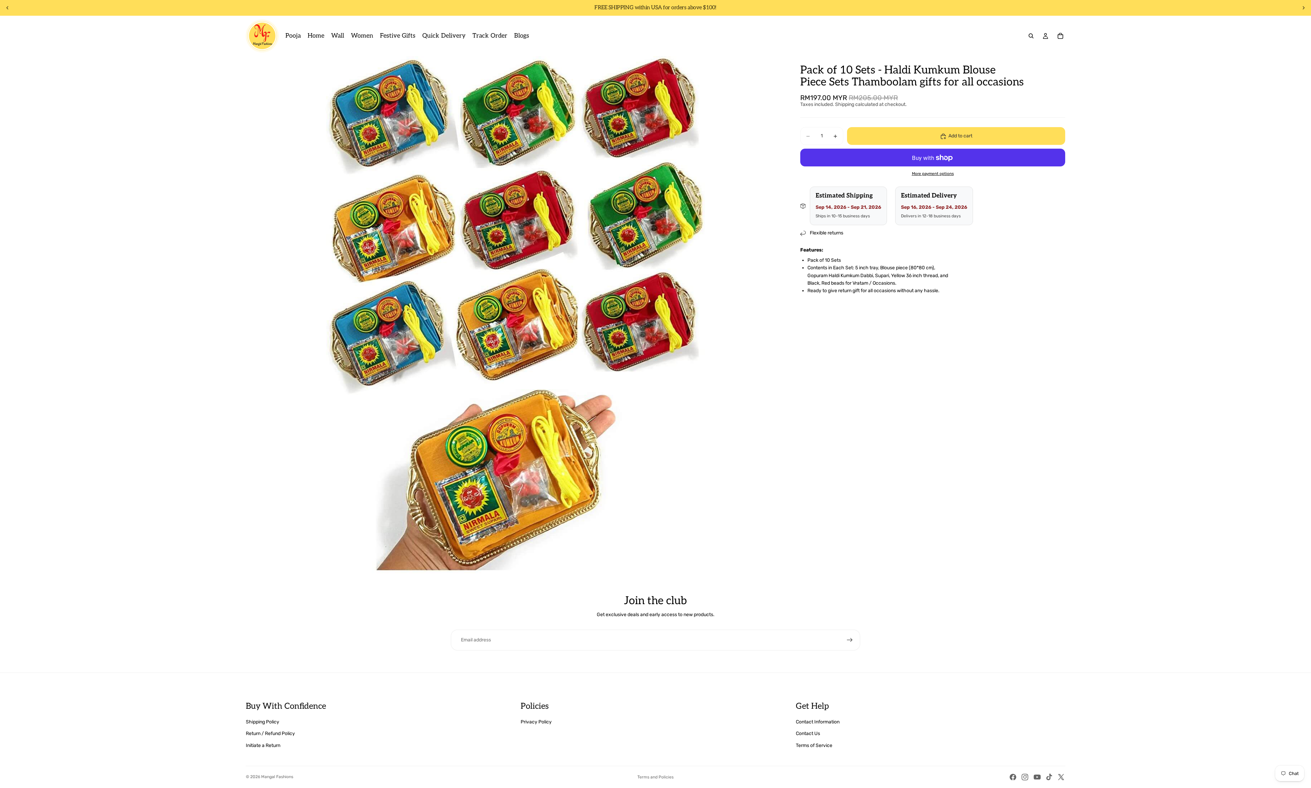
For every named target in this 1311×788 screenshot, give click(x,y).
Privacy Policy (536, 722)
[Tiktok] (1049, 777)
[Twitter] (1061, 777)
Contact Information (818, 722)
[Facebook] (1013, 777)
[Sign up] (850, 640)
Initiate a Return (263, 745)
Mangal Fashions (277, 776)
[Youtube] (1037, 777)
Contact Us (808, 733)
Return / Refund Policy (270, 733)
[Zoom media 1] (515, 325)
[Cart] (1060, 35)
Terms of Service (814, 745)
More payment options (933, 173)
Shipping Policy (262, 722)
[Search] (1031, 35)
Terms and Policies (655, 777)
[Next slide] (1303, 7)
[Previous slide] (7, 7)
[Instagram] (1025, 777)
